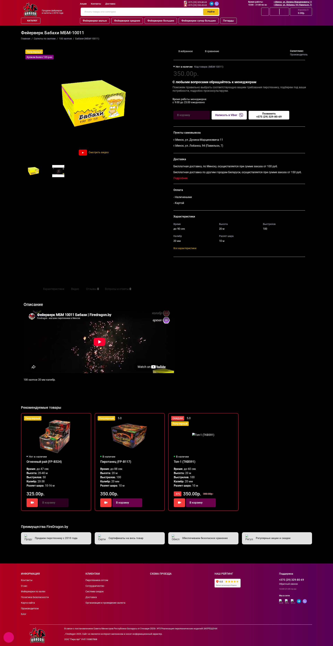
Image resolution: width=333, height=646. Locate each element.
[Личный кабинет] (265, 12)
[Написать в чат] (8, 637)
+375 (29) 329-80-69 (197, 2)
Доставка (110, 3)
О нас (24, 586)
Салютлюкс (296, 51)
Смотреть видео (99, 152)
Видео (75, 289)
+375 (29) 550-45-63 (197, 5)
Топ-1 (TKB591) (184, 461)
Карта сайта (28, 602)
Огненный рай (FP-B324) (44, 461)
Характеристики (53, 289)
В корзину (122, 502)
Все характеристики (184, 248)
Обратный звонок (288, 584)
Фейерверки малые (95, 20)
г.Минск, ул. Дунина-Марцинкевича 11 (293, 2)
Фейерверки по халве (33, 591)
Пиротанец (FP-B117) (115, 461)
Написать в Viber (226, 115)
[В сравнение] (80, 418)
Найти (211, 11)
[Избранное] (284, 12)
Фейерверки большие (160, 20)
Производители (30, 608)
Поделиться (183, 264)
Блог (23, 614)
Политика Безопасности (35, 597)
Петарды (228, 20)
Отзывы (92, 289)
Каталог (32, 20)
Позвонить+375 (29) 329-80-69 (269, 115)
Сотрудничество (95, 586)
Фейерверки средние (127, 20)
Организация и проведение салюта (105, 602)
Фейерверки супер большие (198, 20)
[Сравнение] (274, 12)
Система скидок (95, 591)
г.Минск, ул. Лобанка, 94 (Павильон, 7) (293, 5)
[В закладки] (86, 418)
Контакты (96, 3)
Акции (83, 3)
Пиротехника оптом (97, 580)
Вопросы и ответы (117, 289)
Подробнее (180, 178)
